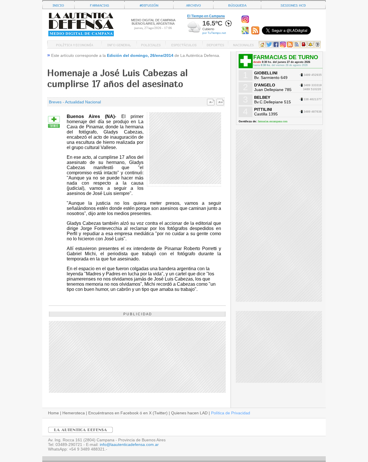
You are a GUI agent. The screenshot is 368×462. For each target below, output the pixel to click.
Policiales (151, 44)
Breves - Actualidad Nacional (75, 102)
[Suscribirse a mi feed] (256, 33)
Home (53, 413)
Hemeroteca (73, 413)
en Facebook (127, 413)
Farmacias (99, 5)
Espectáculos (184, 44)
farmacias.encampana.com (273, 121)
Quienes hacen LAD (189, 413)
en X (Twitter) (155, 413)
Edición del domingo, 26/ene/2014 (140, 55)
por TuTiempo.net (214, 32)
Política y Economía (74, 44)
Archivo (193, 5)
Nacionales (243, 44)
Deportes (215, 44)
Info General (119, 44)
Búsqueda (237, 5)
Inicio (58, 5)
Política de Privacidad (230, 413)
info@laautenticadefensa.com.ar (129, 444)
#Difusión (149, 5)
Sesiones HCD (293, 5)
